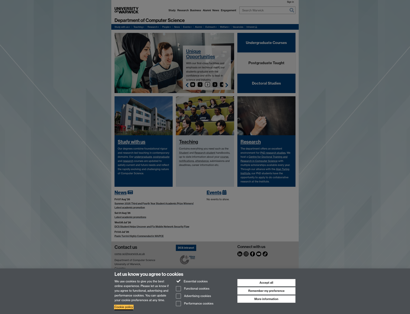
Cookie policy (124, 307)
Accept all (266, 282)
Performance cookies (198, 303)
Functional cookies (196, 288)
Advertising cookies (197, 296)
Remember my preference (266, 291)
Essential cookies (195, 281)
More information (266, 299)
